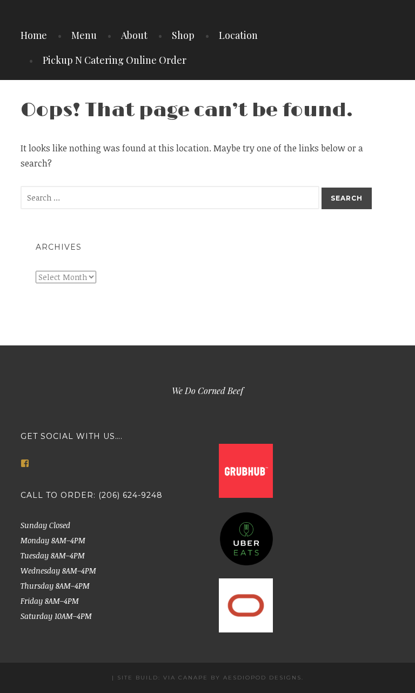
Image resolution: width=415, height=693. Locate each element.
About (134, 35)
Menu (84, 35)
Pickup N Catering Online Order (114, 60)
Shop (183, 35)
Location (238, 35)
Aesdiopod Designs (262, 677)
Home (34, 35)
